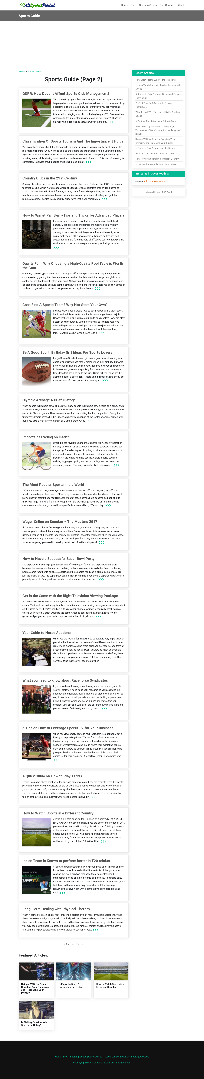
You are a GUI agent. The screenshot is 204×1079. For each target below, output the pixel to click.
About (180, 5)
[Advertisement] (102, 44)
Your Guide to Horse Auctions (46, 633)
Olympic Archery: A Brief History (48, 400)
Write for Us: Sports (127, 1056)
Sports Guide (34, 71)
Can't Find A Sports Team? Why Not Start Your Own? (65, 305)
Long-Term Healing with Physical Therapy (56, 909)
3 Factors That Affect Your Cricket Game (155, 121)
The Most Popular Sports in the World (53, 485)
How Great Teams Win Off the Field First (155, 80)
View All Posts (153, 192)
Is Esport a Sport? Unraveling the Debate (71, 986)
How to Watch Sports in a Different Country (57, 813)
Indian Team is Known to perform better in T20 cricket (66, 861)
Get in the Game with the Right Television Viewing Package (70, 596)
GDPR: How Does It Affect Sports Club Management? (65, 94)
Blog (133, 5)
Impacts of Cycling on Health (45, 437)
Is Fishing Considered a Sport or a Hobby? (34, 1024)
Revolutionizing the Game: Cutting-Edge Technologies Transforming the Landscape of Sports (158, 130)
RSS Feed (167, 192)
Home (124, 5)
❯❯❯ (111, 121)
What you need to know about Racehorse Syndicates (65, 680)
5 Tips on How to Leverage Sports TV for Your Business (67, 728)
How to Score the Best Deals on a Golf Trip (156, 153)
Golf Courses (167, 5)
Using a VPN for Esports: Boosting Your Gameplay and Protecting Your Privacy (35, 988)
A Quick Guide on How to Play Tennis (52, 776)
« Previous (69, 944)
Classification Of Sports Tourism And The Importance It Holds (73, 141)
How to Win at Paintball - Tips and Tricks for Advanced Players (73, 215)
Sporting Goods (148, 5)
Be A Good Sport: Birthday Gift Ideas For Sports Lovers (67, 352)
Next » (80, 944)
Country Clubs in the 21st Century (49, 178)
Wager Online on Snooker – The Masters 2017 (59, 522)
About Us (144, 1056)
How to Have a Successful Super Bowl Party (58, 559)
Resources (109, 1056)
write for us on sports (154, 181)
